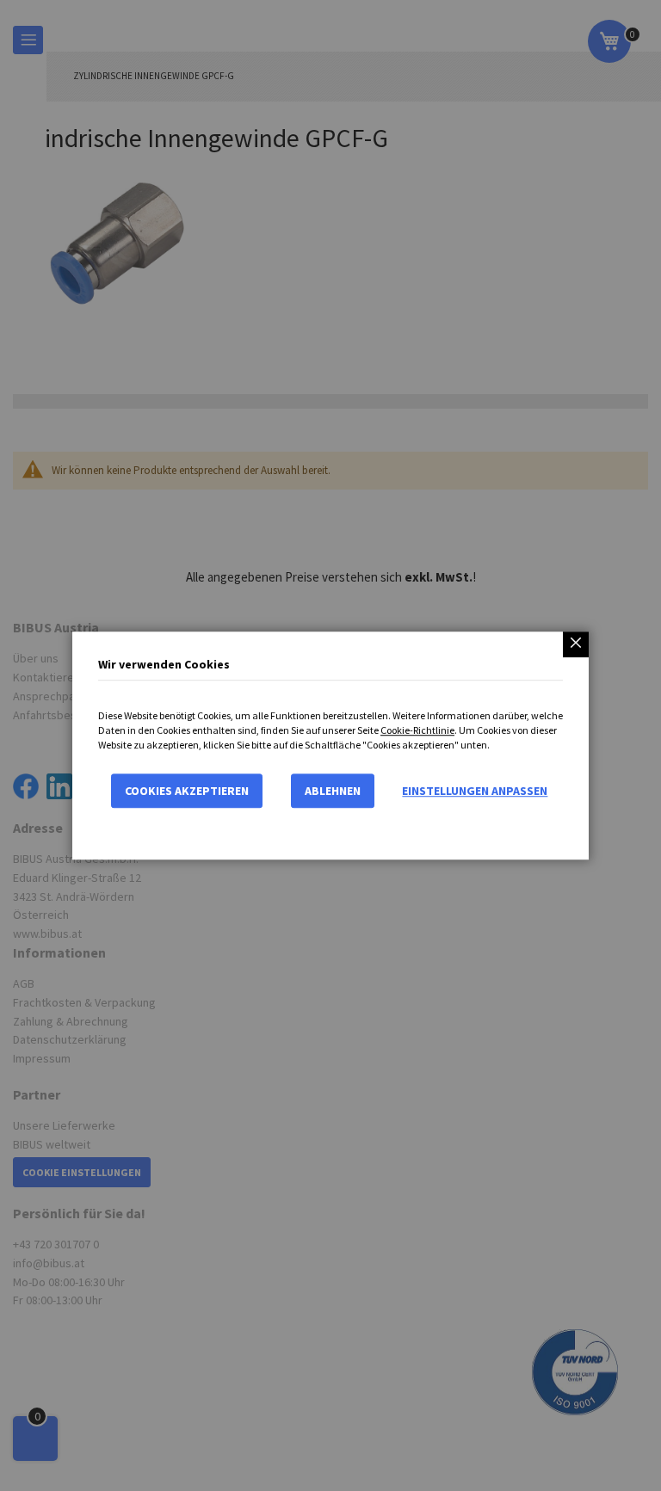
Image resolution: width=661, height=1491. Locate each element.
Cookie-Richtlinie (417, 730)
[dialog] (330, 745)
